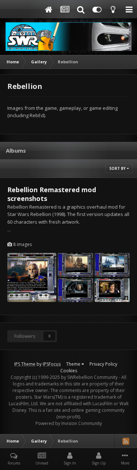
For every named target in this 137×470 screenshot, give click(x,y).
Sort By (118, 168)
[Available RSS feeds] (125, 441)
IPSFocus (52, 364)
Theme (73, 364)
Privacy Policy (103, 364)
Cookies (68, 371)
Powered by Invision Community (68, 423)
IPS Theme (24, 364)
